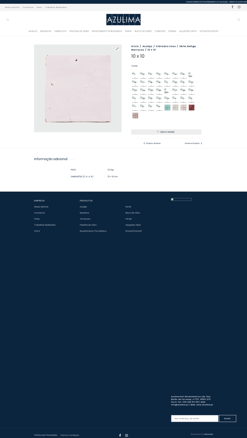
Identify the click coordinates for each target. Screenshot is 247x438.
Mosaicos (45, 31)
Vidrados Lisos (166, 46)
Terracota (60, 31)
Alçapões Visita (133, 224)
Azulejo (32, 31)
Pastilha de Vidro (79, 31)
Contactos (28, 7)
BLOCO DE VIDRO (143, 31)
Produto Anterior (153, 143)
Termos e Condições (69, 435)
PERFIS (128, 31)
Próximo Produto (192, 143)
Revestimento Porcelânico (107, 31)
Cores (134, 65)
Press (39, 7)
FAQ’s (37, 231)
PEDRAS (172, 31)
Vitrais (128, 218)
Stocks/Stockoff (133, 231)
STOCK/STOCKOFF (209, 31)
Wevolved (208, 434)
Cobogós (160, 31)
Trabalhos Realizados (56, 7)
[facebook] (232, 7)
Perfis (128, 206)
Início (135, 46)
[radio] (135, 75)
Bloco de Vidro (132, 212)
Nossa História (12, 7)
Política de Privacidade (45, 435)
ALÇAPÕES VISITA (188, 31)
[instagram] (239, 7)
